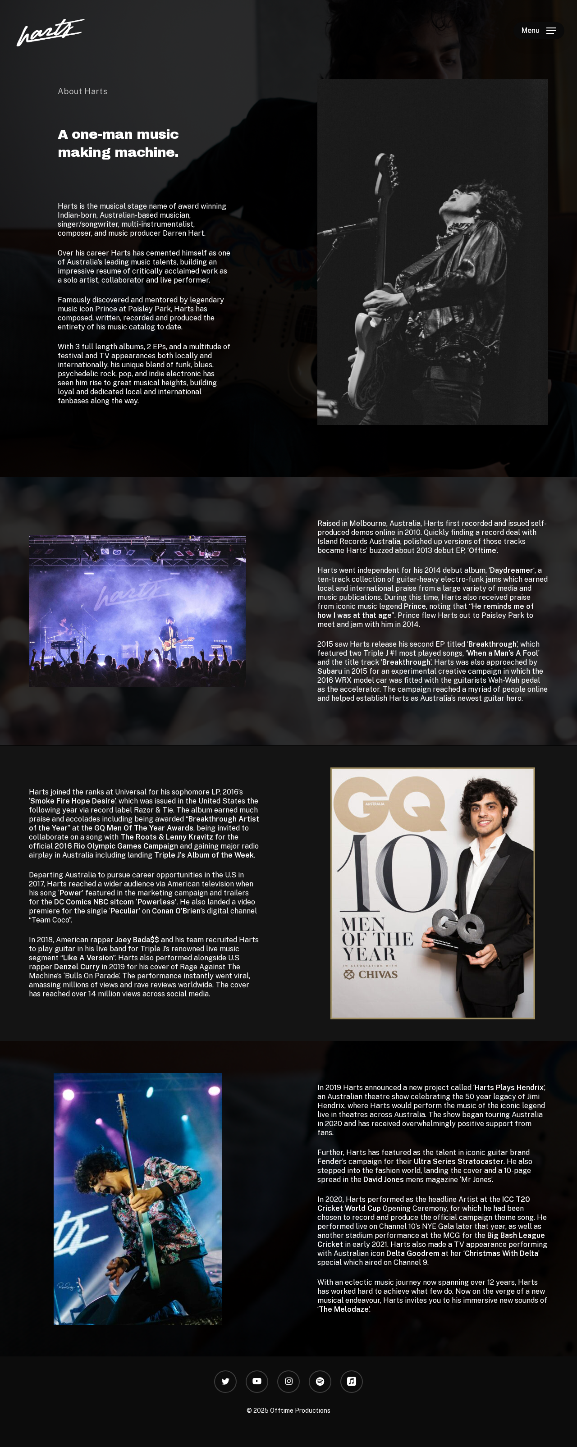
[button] (538, 31)
